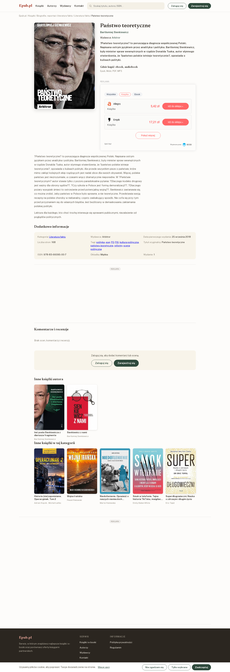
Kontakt (79, 5)
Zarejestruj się (199, 6)
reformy (118, 245)
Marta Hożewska (108, 503)
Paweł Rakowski (74, 500)
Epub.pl (25, 6)
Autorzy (52, 5)
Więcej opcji (104, 667)
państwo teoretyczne (102, 245)
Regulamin (115, 647)
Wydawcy (65, 5)
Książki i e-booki (88, 642)
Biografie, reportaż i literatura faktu (55, 16)
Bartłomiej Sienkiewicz (114, 32)
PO (112, 242)
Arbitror (116, 37)
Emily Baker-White (141, 503)
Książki (40, 5)
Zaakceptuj (201, 667)
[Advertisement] (115, 296)
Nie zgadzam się (154, 667)
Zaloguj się (177, 6)
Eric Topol (170, 503)
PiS (117, 242)
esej (108, 242)
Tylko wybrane (179, 667)
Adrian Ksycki (40, 503)
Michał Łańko (54, 503)
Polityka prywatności (121, 642)
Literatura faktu (82, 16)
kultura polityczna (129, 242)
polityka (100, 242)
